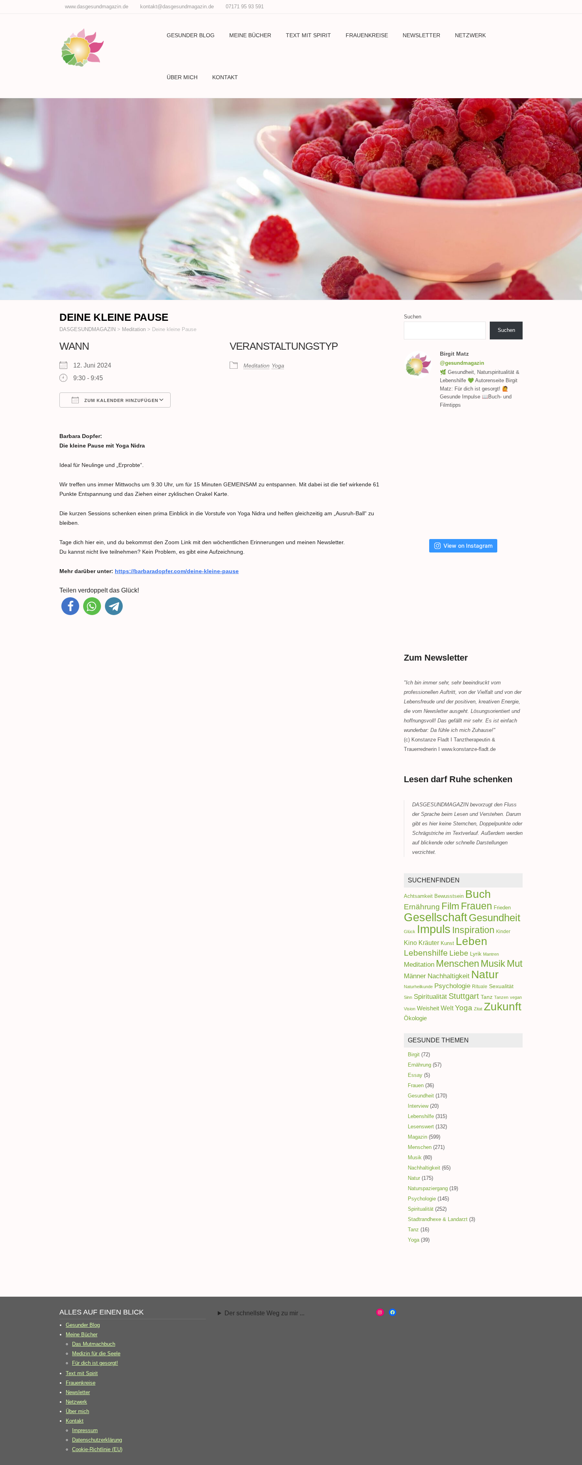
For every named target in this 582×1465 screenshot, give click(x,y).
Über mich (182, 77)
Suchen (412, 317)
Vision (409, 1008)
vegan (516, 997)
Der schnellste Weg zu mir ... (264, 1313)
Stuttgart (464, 996)
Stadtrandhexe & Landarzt (438, 1219)
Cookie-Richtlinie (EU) (97, 1449)
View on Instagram (468, 545)
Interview (418, 1106)
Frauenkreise (367, 35)
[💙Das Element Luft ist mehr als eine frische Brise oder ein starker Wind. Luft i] (424, 512)
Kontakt (225, 77)
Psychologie (452, 986)
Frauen (476, 905)
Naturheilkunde (418, 986)
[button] (70, 606)
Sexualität (501, 986)
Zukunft (502, 1006)
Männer (415, 976)
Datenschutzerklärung (97, 1440)
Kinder (503, 931)
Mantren (491, 954)
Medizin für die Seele (96, 1353)
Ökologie (415, 1018)
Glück (409, 931)
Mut (515, 963)
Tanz (487, 997)
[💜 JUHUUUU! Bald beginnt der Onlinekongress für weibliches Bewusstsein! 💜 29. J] (465, 512)
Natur (484, 974)
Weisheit (428, 1008)
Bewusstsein (449, 896)
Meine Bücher (250, 35)
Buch (478, 894)
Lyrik (475, 954)
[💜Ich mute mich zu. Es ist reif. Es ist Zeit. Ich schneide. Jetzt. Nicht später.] (465, 474)
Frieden (502, 908)
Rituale (479, 986)
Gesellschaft (435, 917)
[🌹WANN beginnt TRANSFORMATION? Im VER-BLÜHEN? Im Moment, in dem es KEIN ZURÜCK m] (424, 474)
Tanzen (501, 997)
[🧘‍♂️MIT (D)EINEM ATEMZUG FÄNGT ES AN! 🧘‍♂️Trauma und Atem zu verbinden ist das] (505, 436)
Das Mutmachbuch (93, 1344)
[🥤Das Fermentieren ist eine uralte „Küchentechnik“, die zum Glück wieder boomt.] (505, 474)
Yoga (278, 365)
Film (450, 906)
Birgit (414, 1054)
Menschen (457, 963)
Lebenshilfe (426, 952)
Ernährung (422, 907)
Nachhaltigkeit (449, 976)
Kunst (447, 943)
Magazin (417, 1137)
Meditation (256, 365)
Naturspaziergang (428, 1188)
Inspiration (473, 930)
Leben (471, 941)
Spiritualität (430, 996)
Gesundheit (494, 918)
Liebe (458, 953)
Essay (415, 1075)
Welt (447, 1008)
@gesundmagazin (462, 363)
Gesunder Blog (191, 35)
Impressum (85, 1430)
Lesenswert (421, 1127)
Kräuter (428, 942)
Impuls (434, 928)
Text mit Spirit (308, 35)
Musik (493, 963)
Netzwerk (470, 35)
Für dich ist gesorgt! (95, 1363)
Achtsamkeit (418, 896)
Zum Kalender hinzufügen (120, 400)
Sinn (408, 997)
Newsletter (421, 35)
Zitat (478, 1008)
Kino (410, 942)
